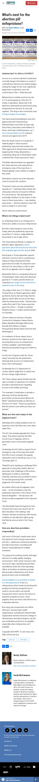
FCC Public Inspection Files (12, 755)
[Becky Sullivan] (6, 658)
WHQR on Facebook (10, 746)
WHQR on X (8, 750)
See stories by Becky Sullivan (25, 666)
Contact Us (7, 741)
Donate (32, 3)
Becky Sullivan (14, 28)
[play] (3, 779)
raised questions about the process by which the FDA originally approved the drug (19, 247)
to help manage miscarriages (14, 114)
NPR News (23, 640)
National (12, 640)
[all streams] (36, 779)
